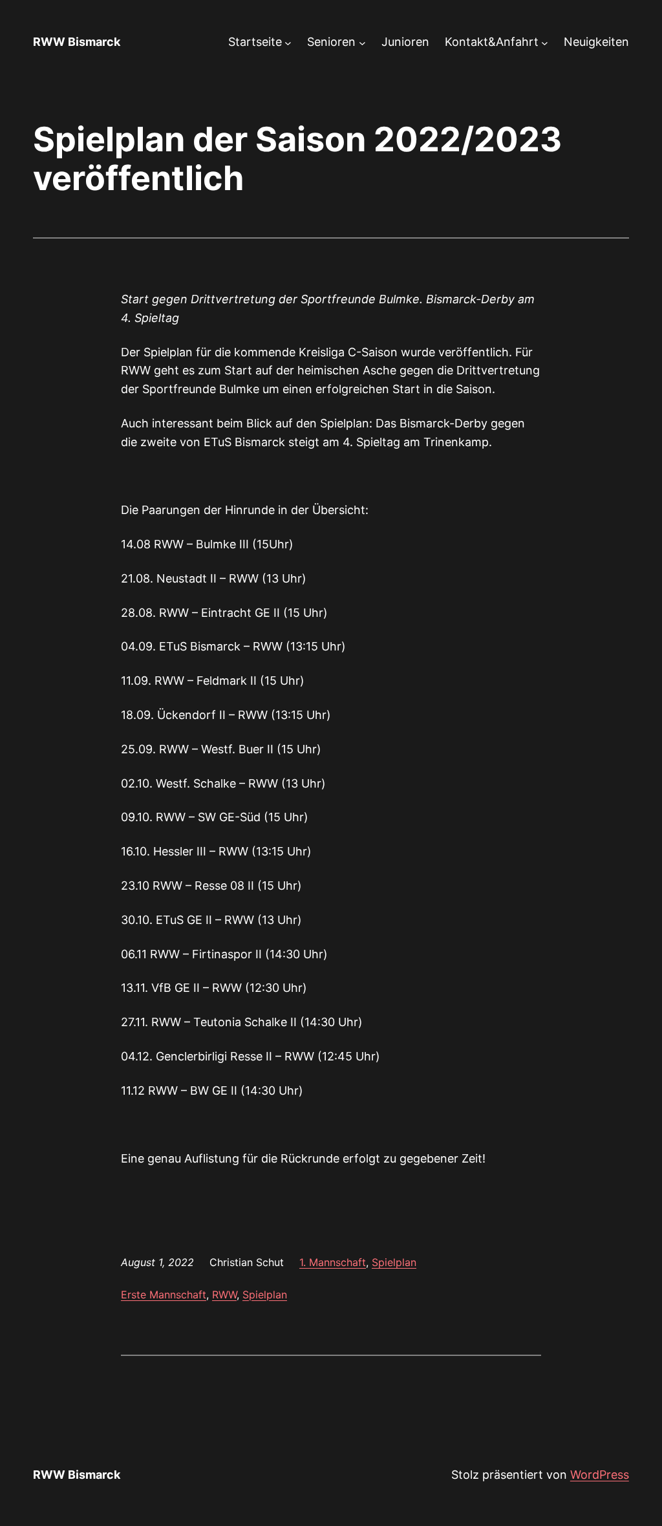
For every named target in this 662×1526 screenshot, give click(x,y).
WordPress (599, 1474)
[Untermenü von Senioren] (362, 42)
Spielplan (394, 1262)
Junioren (405, 41)
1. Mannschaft (332, 1262)
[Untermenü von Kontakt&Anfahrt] (544, 42)
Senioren (331, 41)
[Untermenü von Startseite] (288, 42)
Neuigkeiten (596, 41)
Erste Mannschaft (163, 1294)
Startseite (255, 41)
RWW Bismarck (76, 41)
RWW (224, 1294)
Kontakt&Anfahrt (492, 41)
